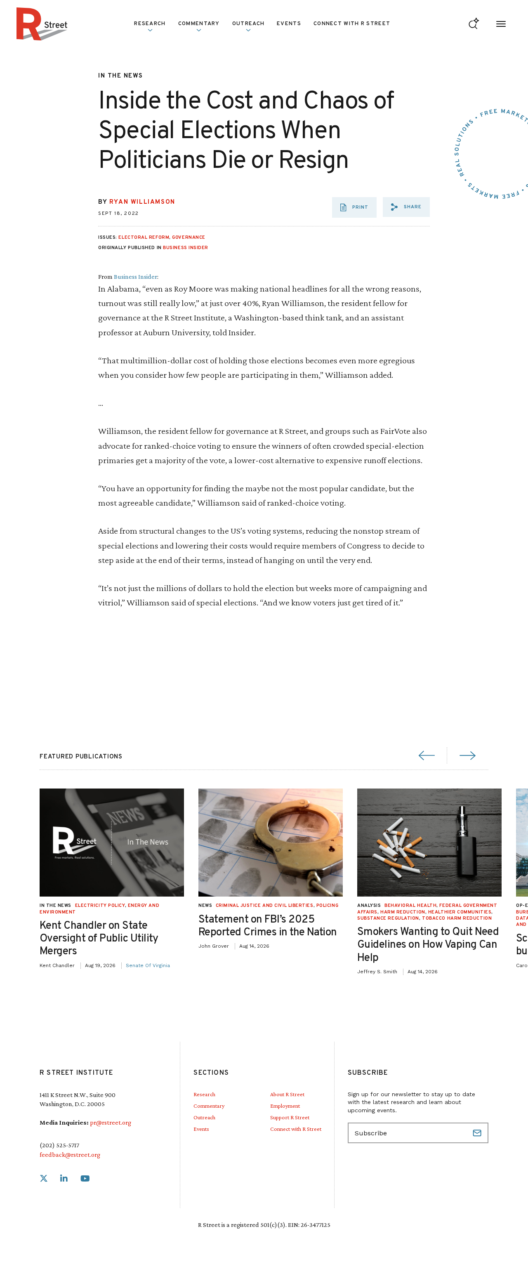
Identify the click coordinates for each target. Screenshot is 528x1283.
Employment (285, 1105)
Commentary (208, 1105)
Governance (188, 237)
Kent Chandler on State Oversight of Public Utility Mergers (99, 938)
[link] (44, 1179)
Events (289, 24)
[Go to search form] (473, 24)
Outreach (248, 24)
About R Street (287, 1094)
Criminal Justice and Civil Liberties (265, 906)
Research (204, 1094)
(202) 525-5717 (59, 1145)
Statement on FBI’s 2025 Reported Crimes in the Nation (267, 926)
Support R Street (289, 1117)
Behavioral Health (410, 906)
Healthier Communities (460, 912)
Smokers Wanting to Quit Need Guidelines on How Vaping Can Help (428, 945)
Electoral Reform (143, 237)
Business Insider (185, 248)
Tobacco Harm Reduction (457, 918)
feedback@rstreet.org (70, 1154)
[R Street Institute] (42, 23)
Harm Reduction (402, 912)
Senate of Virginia (148, 965)
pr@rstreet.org (110, 1122)
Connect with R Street (352, 24)
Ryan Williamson (142, 202)
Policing (327, 906)
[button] (406, 207)
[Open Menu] (501, 24)
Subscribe (478, 1133)
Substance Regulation (388, 918)
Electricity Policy (100, 906)
